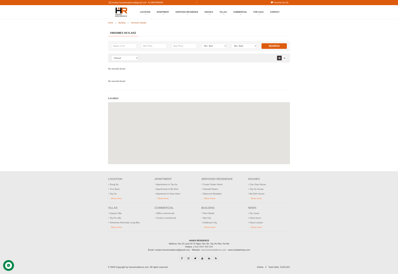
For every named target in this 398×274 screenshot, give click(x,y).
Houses (209, 12)
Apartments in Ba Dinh (167, 189)
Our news (254, 213)
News (252, 207)
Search (274, 46)
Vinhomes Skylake (138, 23)
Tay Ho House (256, 189)
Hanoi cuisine (256, 222)
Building (121, 23)
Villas (223, 12)
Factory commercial (166, 218)
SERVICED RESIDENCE (186, 12)
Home (110, 23)
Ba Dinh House (256, 193)
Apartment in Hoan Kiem (168, 193)
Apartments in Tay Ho (166, 184)
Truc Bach (114, 189)
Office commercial (165, 213)
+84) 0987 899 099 (203, 246)
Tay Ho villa (115, 218)
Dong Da (113, 184)
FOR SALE (258, 12)
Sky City (206, 218)
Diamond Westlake (212, 193)
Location (145, 12)
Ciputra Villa (115, 213)
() (281, 2)
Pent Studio (208, 213)
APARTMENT (163, 12)
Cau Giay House (257, 184)
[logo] (121, 8)
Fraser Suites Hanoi (212, 184)
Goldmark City (209, 222)
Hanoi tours (255, 218)
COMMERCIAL (240, 12)
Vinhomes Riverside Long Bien (124, 222)
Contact (275, 12)
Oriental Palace (210, 189)
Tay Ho (113, 193)
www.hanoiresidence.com (213, 250)
